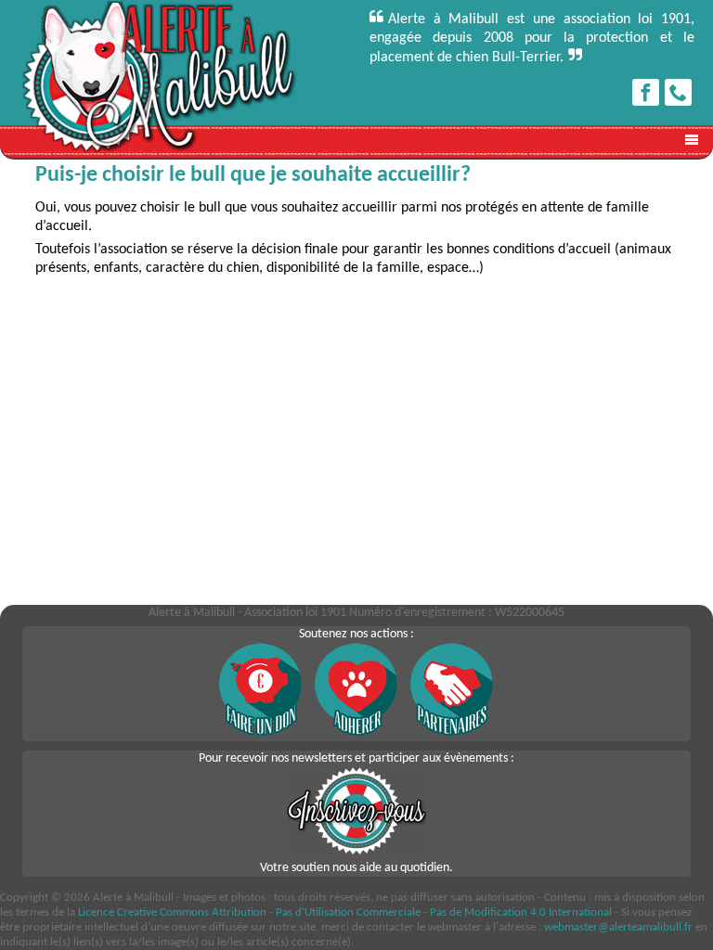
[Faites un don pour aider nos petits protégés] (260, 732)
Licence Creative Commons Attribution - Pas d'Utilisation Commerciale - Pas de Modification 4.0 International (345, 912)
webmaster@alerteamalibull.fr (618, 927)
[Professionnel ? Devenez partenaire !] (452, 732)
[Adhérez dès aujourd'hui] (356, 732)
